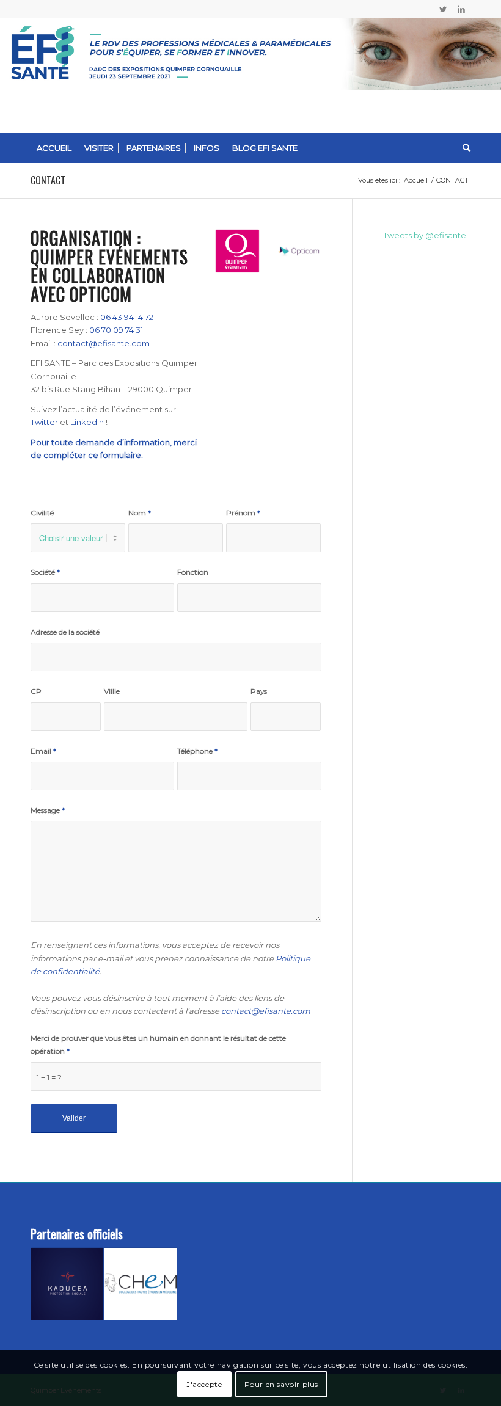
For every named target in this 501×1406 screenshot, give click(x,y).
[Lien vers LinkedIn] (461, 9)
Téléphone (197, 751)
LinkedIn (87, 422)
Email (43, 751)
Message (48, 810)
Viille (112, 691)
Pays (258, 691)
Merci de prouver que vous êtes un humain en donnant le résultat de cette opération (158, 1044)
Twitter (44, 422)
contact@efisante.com (103, 343)
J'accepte (204, 1384)
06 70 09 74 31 (116, 330)
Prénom (243, 512)
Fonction (192, 572)
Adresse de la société (65, 631)
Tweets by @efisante (424, 235)
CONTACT (48, 180)
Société (45, 572)
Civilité (42, 512)
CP (36, 691)
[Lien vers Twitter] (443, 9)
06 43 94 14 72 (126, 317)
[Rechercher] (463, 148)
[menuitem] (54, 148)
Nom (139, 512)
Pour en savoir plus (281, 1384)
